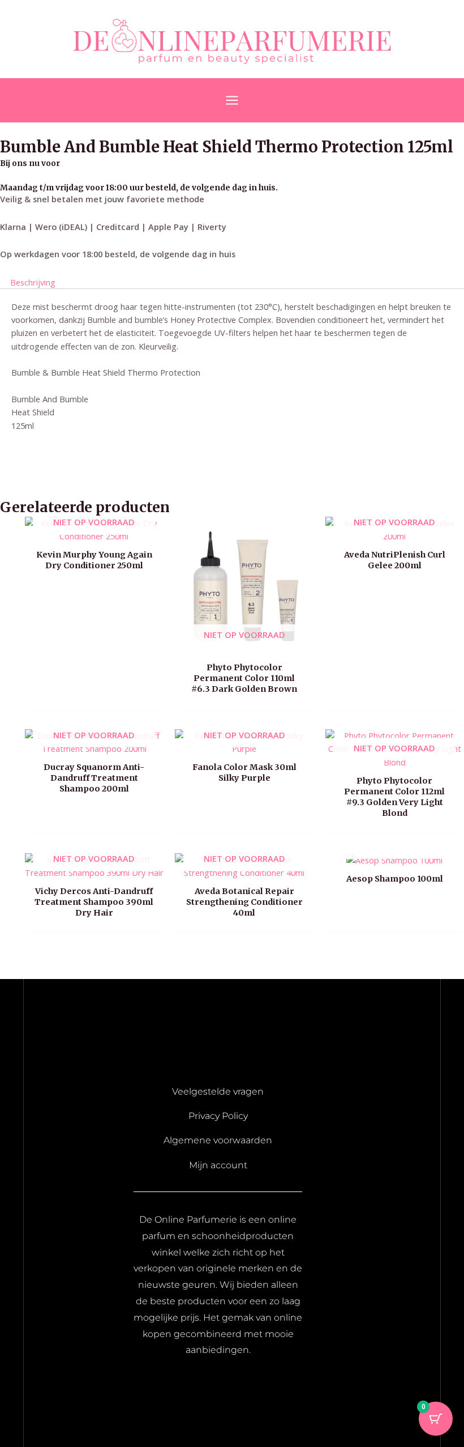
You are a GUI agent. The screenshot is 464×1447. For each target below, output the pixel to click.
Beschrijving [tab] (32, 281)
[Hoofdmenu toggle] (232, 100)
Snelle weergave (94, 532)
